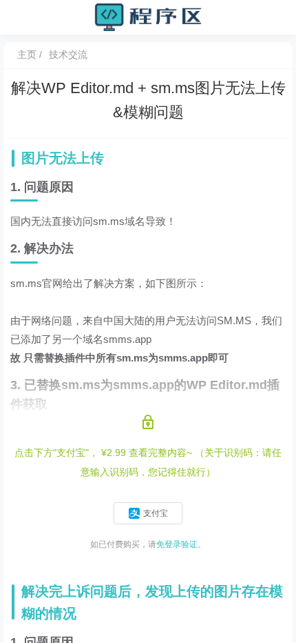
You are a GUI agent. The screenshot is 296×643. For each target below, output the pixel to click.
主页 (26, 54)
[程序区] (147, 16)
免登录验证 (177, 544)
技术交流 (68, 54)
